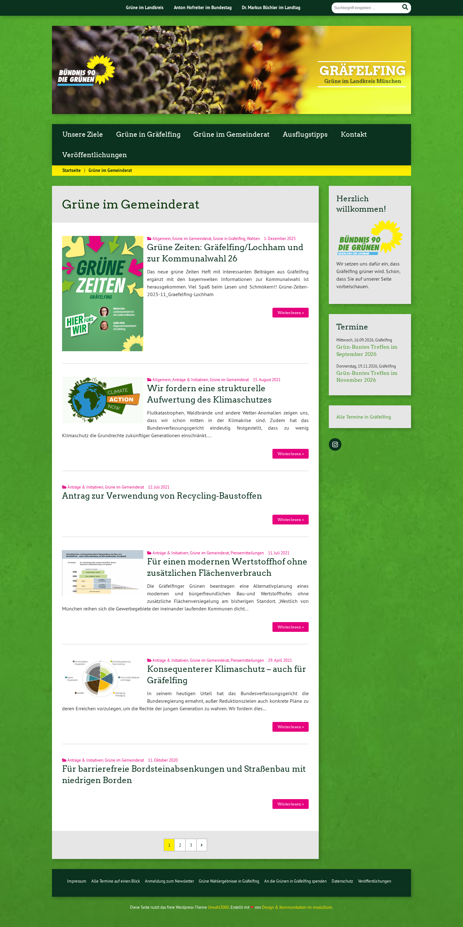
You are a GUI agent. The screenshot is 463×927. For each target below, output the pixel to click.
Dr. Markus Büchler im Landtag (271, 7)
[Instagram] (335, 445)
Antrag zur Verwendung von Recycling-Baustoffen (162, 496)
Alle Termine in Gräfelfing (363, 417)
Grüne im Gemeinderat (231, 134)
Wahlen (253, 238)
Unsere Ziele (82, 134)
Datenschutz (342, 881)
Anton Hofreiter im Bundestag (203, 7)
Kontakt (354, 134)
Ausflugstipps (305, 134)
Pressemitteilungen (247, 552)
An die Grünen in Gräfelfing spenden (295, 881)
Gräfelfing (362, 70)
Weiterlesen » (290, 312)
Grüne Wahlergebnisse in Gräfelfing (229, 881)
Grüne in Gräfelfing (148, 134)
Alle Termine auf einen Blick (115, 881)
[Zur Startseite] (86, 84)
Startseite (71, 170)
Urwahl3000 (218, 907)
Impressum (76, 881)
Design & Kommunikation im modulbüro (297, 907)
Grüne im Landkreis (144, 7)
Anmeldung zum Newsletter (169, 881)
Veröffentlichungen (94, 155)
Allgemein (161, 238)
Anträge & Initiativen (190, 379)
